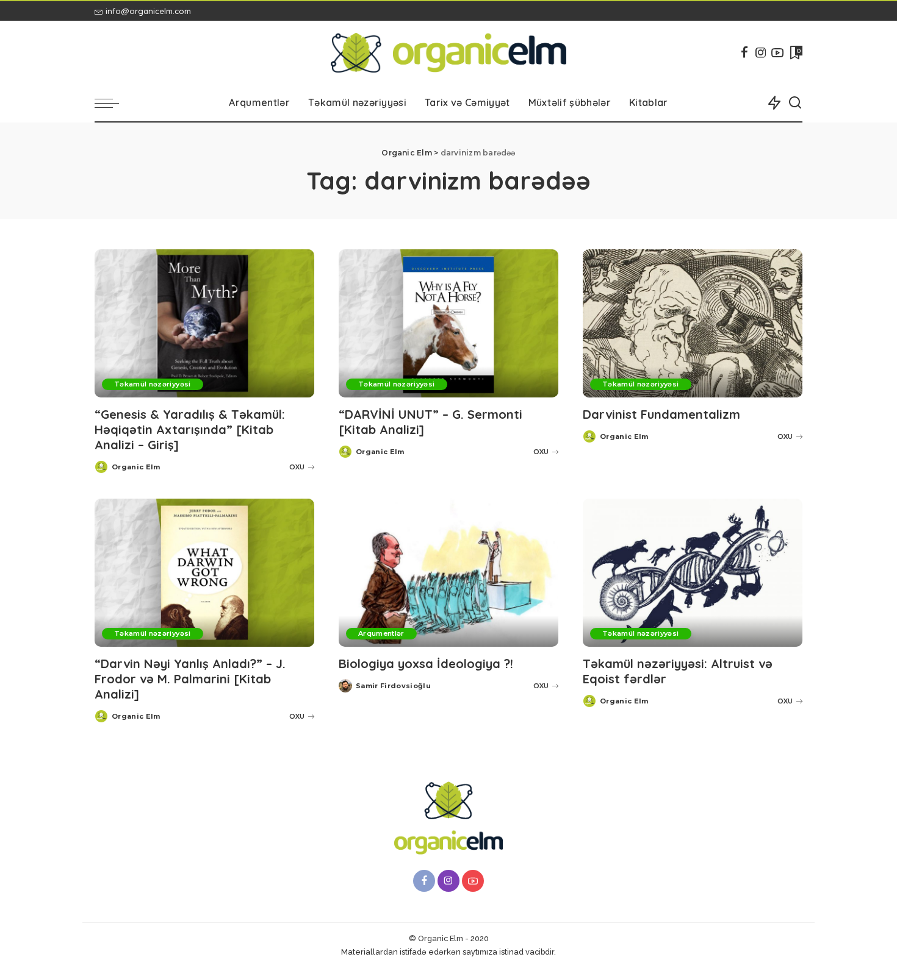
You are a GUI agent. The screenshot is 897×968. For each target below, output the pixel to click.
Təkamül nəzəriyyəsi (152, 384)
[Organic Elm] (449, 53)
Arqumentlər (381, 633)
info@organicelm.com (148, 11)
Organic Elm (136, 467)
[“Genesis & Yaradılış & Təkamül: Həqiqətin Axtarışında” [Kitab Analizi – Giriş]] (204, 323)
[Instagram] (761, 52)
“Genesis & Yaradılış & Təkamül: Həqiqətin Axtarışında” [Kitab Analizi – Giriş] (190, 429)
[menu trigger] (113, 103)
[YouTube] (777, 52)
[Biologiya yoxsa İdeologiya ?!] (448, 573)
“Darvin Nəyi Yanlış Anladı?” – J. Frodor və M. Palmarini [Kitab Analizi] (190, 679)
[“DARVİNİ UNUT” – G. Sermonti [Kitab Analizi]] (448, 323)
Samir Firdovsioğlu (393, 686)
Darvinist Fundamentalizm (661, 414)
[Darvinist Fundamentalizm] (692, 323)
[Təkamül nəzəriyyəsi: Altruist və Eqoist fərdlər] (692, 573)
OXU (296, 467)
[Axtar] (795, 103)
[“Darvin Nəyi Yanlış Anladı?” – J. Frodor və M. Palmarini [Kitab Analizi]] (204, 573)
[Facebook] (744, 52)
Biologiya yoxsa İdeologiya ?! (426, 663)
